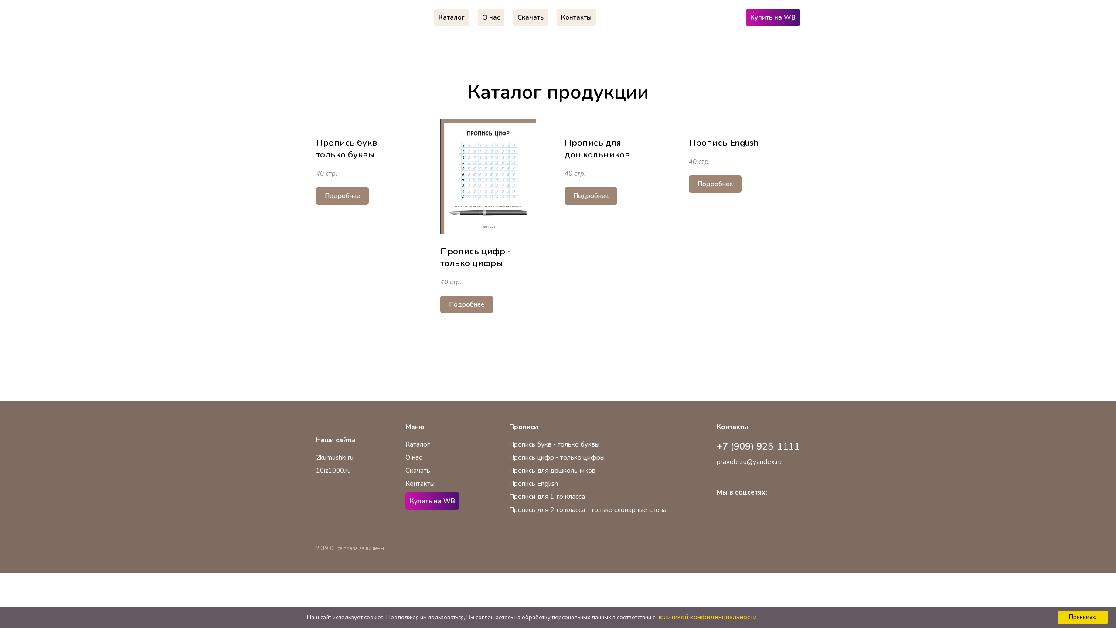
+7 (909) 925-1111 (758, 446)
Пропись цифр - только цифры (557, 457)
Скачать (417, 470)
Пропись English (533, 483)
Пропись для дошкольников (552, 470)
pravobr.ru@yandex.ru (749, 461)
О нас (413, 457)
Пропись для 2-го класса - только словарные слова (588, 509)
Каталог (417, 444)
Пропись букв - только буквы (554, 444)
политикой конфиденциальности (707, 617)
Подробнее (342, 195)
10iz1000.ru (333, 470)
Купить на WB (773, 17)
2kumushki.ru (335, 457)
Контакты (420, 483)
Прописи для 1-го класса (547, 496)
